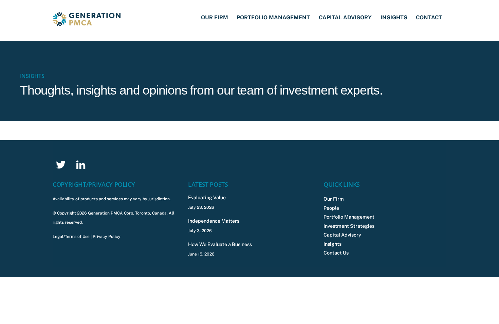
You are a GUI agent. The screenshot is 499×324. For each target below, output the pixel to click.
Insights (394, 17)
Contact (429, 17)
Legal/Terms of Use (71, 236)
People (331, 208)
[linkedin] (82, 164)
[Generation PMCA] (87, 22)
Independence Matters (213, 221)
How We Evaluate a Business (220, 244)
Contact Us (336, 253)
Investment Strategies (349, 226)
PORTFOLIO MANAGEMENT (273, 17)
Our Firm (214, 17)
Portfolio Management (349, 217)
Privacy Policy (107, 236)
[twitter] (62, 164)
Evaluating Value (207, 197)
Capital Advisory (345, 17)
